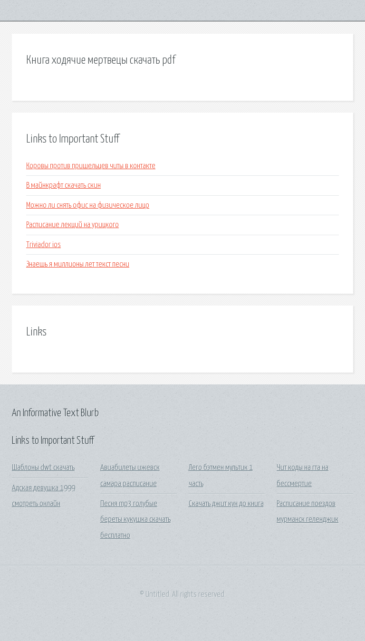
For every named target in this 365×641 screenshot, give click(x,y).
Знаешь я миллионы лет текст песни (77, 264)
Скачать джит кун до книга (226, 504)
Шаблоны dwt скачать (43, 468)
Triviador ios (43, 245)
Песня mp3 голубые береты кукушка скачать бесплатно (135, 520)
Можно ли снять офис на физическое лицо (87, 205)
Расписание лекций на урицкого (72, 225)
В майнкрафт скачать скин (63, 186)
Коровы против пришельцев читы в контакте (90, 166)
